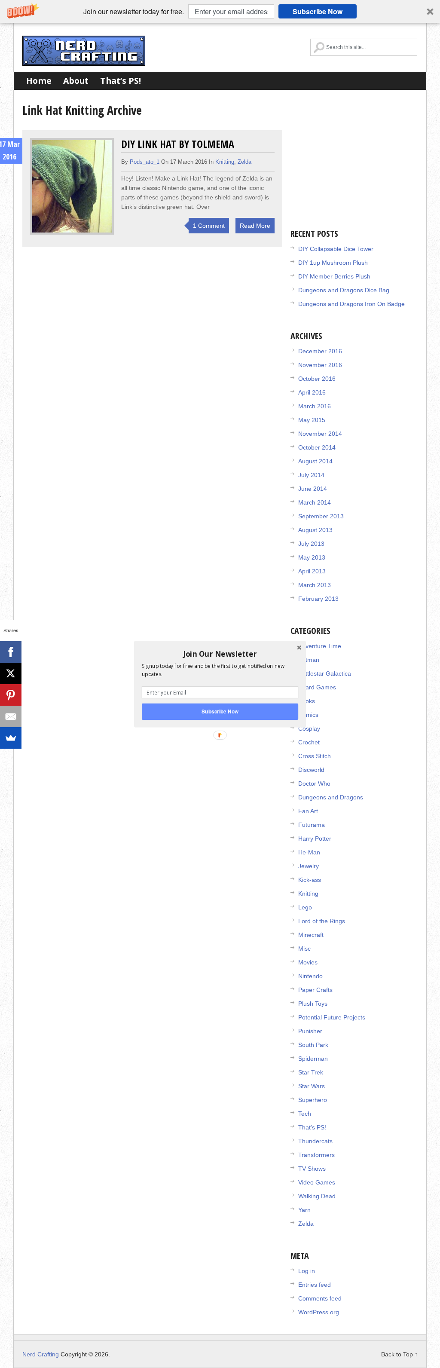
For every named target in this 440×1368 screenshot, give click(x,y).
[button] (220, 654)
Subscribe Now (220, 711)
